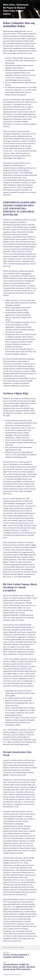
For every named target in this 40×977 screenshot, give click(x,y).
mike (17, 947)
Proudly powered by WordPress (12, 974)
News (23, 947)
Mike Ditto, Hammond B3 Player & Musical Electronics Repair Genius (15, 9)
